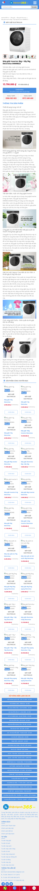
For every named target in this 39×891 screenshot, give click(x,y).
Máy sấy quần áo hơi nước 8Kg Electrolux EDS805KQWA (27, 558)
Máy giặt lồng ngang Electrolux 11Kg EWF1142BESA (27, 650)
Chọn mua (19, 90)
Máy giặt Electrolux (14, 22)
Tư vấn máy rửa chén (7, 865)
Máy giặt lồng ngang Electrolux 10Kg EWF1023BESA (10, 680)
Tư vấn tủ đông (6, 859)
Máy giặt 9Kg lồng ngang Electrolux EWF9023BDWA (9, 589)
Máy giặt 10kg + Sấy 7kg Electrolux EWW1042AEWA (10, 619)
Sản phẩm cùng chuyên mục (17, 381)
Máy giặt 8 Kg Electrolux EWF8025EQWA (9, 402)
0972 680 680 (12, 877)
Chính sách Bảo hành (7, 834)
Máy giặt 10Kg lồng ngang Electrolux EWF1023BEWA (27, 680)
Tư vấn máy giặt (6, 840)
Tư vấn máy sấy (6, 862)
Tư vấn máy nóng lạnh (8, 854)
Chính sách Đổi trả (7, 831)
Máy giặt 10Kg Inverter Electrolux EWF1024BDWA (27, 433)
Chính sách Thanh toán (8, 825)
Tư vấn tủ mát (5, 851)
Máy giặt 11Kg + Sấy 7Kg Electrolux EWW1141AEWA (10, 650)
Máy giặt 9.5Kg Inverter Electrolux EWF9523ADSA (27, 523)
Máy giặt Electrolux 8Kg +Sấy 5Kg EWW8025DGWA (27, 464)
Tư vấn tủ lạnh (5, 843)
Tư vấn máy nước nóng (8, 849)
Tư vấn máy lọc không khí (9, 857)
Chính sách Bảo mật (7, 828)
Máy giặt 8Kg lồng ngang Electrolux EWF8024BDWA (26, 589)
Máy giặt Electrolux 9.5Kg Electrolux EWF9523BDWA (27, 619)
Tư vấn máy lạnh (6, 846)
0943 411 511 (12, 874)
